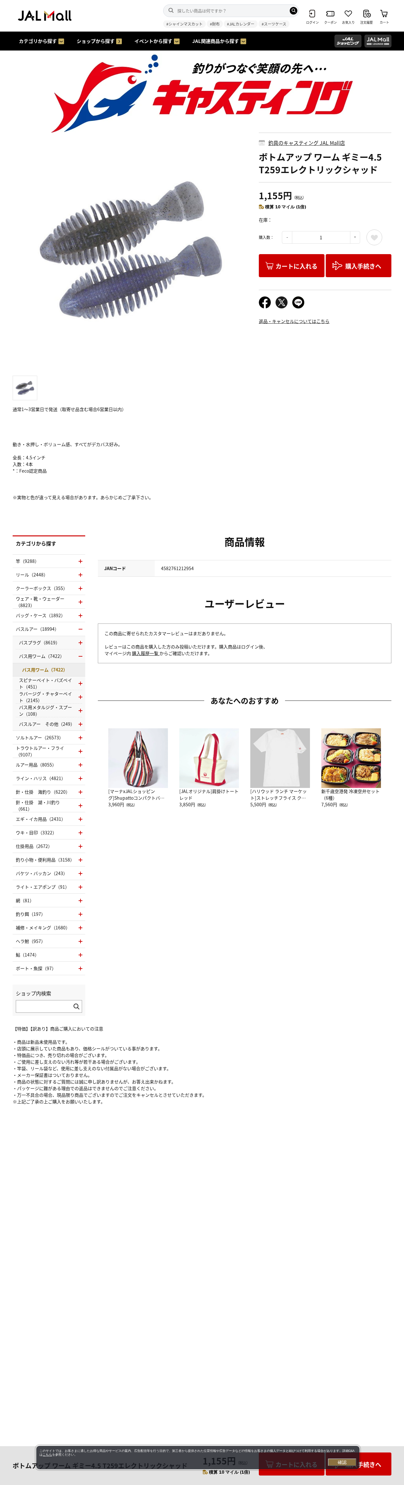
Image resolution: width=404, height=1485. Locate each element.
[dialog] (197, 1457)
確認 (342, 1462)
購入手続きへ (363, 266)
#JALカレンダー (240, 24)
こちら (47, 1454)
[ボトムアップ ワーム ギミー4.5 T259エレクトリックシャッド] (131, 251)
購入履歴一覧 (145, 653)
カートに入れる (297, 266)
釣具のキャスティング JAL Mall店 (306, 142)
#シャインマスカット (184, 24)
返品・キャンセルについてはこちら (294, 321)
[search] (293, 11)
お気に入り (374, 237)
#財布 (215, 24)
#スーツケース (274, 24)
